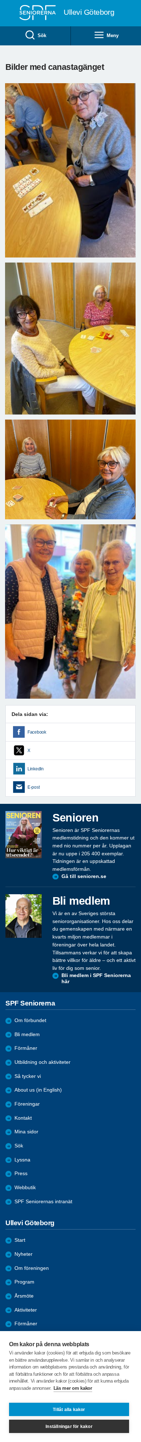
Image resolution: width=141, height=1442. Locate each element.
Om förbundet (30, 1020)
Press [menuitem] (20, 1173)
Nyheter (23, 1254)
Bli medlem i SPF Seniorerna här (96, 979)
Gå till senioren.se (83, 876)
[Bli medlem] (23, 915)
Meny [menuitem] (112, 35)
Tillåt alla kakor (69, 1409)
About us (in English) (38, 1090)
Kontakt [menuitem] (23, 1118)
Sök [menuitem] (42, 35)
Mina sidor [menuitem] (26, 1131)
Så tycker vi (27, 1076)
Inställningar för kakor (69, 1426)
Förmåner (25, 1048)
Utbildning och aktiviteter (42, 1062)
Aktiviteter (25, 1310)
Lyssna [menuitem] (22, 1160)
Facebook (36, 732)
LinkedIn (35, 769)
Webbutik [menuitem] (25, 1187)
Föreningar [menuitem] (27, 1104)
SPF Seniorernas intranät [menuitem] (43, 1201)
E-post (33, 787)
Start (19, 1240)
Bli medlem (27, 1034)
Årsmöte (24, 1296)
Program (24, 1282)
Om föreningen (31, 1268)
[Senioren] (23, 835)
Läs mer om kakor (73, 1388)
